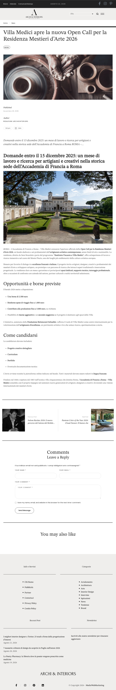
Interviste (85, 595)
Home (5, 23)
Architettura (86, 585)
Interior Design (87, 592)
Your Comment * (22, 482)
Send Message (24, 510)
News (13, 23)
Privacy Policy (31, 603)
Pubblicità (29, 587)
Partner (28, 593)
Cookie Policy (30, 609)
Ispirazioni (85, 598)
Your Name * (20, 470)
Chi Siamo (29, 582)
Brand (83, 608)
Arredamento (86, 582)
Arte (83, 589)
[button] (97, 14)
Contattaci (29, 598)
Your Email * (64, 470)
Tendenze (85, 605)
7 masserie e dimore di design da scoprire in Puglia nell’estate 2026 (31, 648)
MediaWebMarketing (95, 685)
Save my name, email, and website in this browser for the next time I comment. (49, 502)
